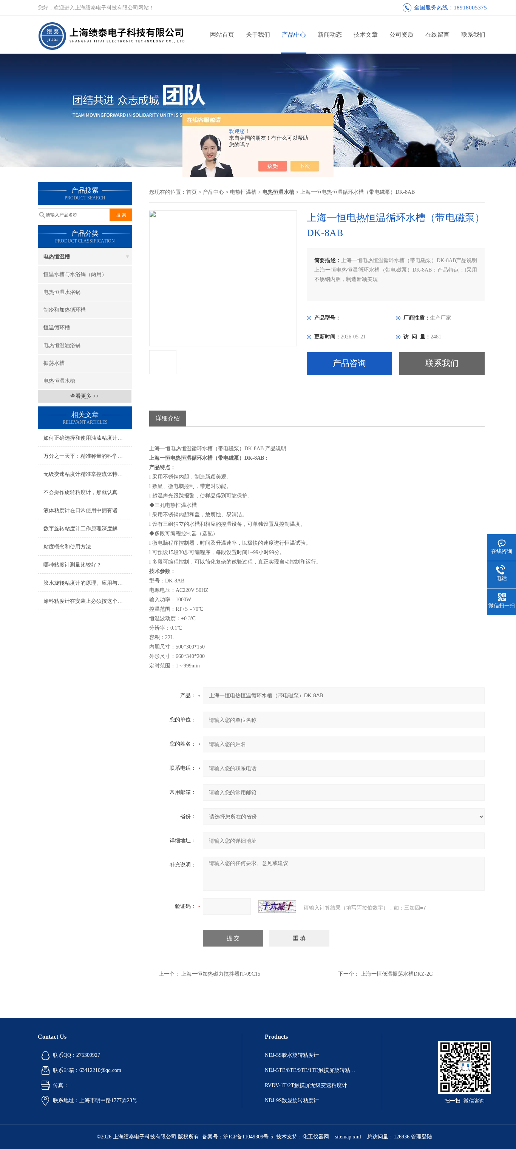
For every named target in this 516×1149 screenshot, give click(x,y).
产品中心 (294, 34)
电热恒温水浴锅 (61, 292)
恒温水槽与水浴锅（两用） (75, 274)
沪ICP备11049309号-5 (248, 1137)
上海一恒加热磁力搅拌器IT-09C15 (220, 974)
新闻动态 (330, 34)
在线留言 (437, 34)
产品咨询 (349, 363)
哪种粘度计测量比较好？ (72, 565)
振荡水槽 (54, 363)
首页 (191, 192)
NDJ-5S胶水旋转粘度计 (292, 1055)
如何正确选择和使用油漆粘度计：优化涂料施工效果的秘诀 (87, 438)
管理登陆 (421, 1137)
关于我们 (258, 34)
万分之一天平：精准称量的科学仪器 (85, 456)
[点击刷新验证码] (277, 906)
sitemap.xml (348, 1137)
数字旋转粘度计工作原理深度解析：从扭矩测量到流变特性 (87, 528)
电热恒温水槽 (59, 381)
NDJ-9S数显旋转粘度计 (292, 1100)
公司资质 (401, 34)
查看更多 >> (84, 396)
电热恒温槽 (56, 256)
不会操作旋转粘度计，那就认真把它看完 (87, 492)
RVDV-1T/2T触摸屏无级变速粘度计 (306, 1085)
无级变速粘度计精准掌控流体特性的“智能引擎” (87, 474)
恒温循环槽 (56, 327)
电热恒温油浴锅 (61, 345)
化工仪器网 (316, 1137)
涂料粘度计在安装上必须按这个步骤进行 (87, 601)
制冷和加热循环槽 (64, 310)
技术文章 (366, 34)
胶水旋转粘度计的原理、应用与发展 (85, 583)
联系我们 (473, 34)
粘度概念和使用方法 (67, 547)
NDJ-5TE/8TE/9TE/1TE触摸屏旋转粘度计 (312, 1070)
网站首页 (222, 34)
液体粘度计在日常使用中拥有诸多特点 (87, 510)
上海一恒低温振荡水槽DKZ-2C (397, 974)
